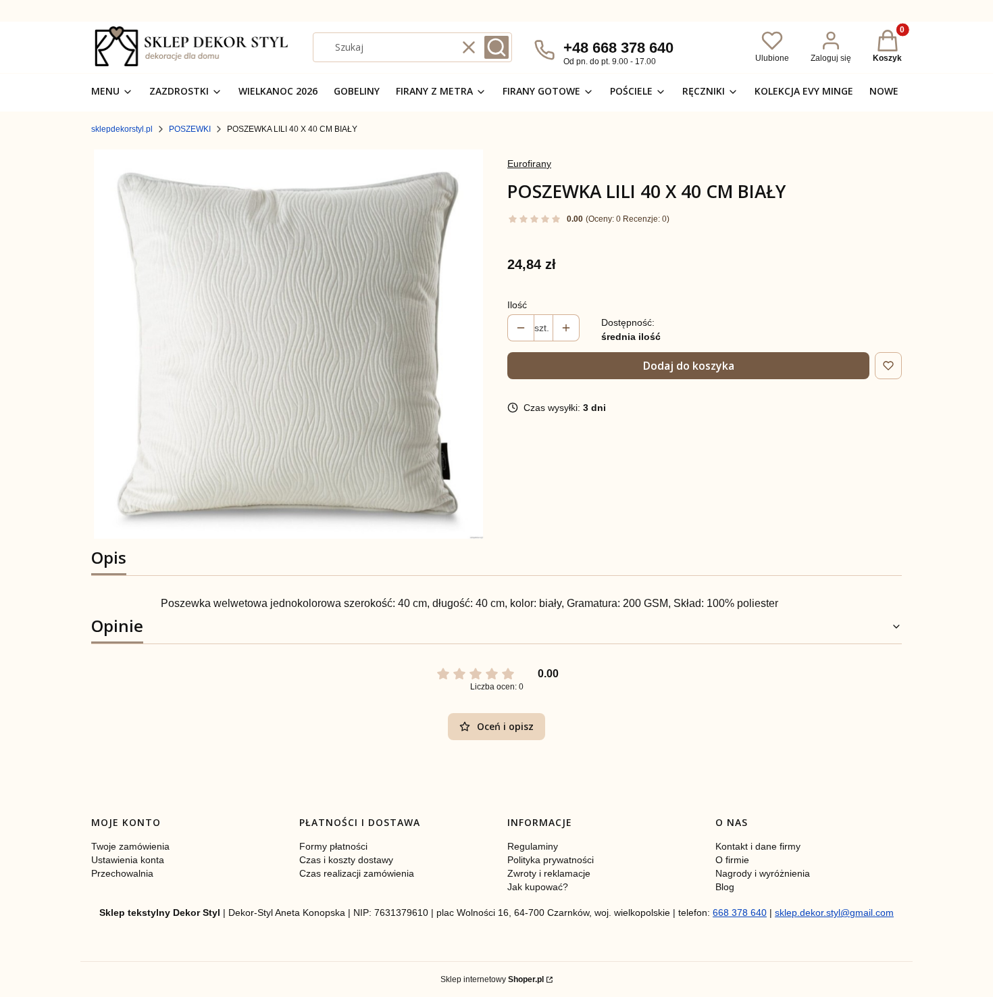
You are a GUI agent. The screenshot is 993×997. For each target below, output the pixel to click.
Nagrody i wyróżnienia (762, 873)
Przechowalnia (122, 873)
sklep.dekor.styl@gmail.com (834, 912)
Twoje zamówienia (130, 846)
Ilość (517, 304)
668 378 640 (740, 912)
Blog (724, 886)
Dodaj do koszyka (688, 365)
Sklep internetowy (492, 979)
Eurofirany (529, 163)
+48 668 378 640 (618, 47)
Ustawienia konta (127, 859)
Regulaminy (532, 846)
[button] (496, 47)
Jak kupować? (537, 886)
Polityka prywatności (550, 859)
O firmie (732, 859)
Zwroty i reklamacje (548, 873)
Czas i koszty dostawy (346, 859)
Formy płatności (333, 846)
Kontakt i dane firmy (757, 846)
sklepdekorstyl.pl (122, 129)
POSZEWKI (190, 129)
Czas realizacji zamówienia (356, 873)
